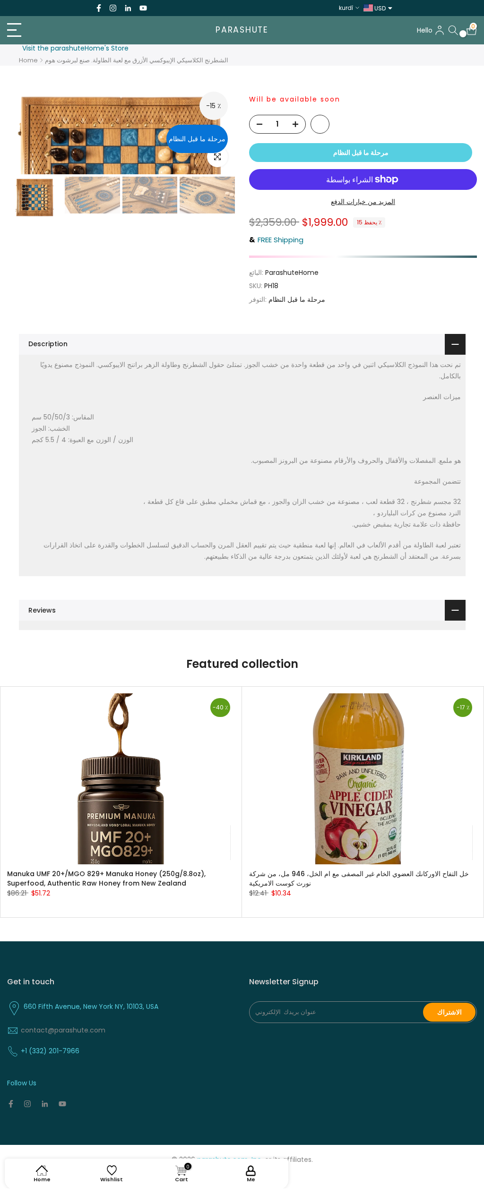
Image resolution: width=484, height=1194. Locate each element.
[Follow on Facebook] (99, 8)
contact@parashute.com (63, 1030)
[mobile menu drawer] (80, 30)
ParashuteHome (292, 272)
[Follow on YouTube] (143, 8)
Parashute (242, 30)
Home (28, 60)
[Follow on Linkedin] (127, 8)
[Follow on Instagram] (113, 8)
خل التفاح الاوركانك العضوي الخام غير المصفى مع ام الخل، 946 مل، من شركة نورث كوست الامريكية (359, 878)
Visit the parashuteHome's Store (75, 48)
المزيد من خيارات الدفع (363, 201)
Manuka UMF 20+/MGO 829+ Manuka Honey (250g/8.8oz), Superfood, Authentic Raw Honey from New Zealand (106, 878)
